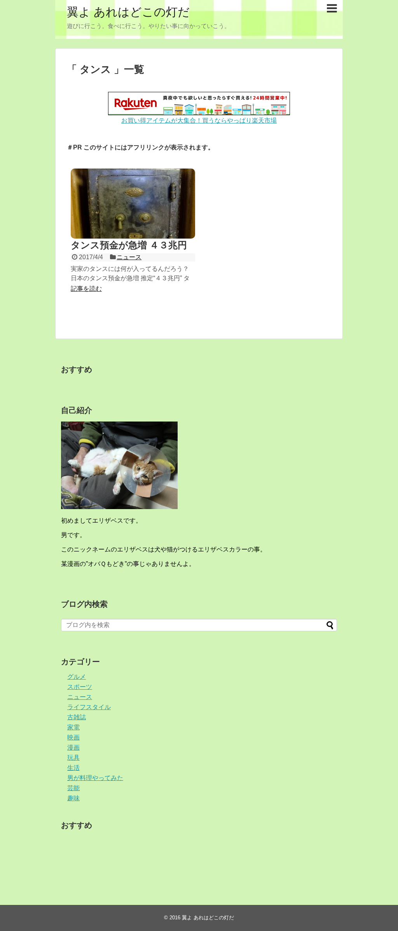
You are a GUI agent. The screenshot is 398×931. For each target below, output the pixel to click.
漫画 (73, 747)
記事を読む (86, 288)
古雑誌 (76, 717)
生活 (73, 767)
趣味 (73, 798)
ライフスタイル (89, 707)
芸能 (73, 788)
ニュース (129, 257)
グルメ (76, 676)
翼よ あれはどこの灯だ (128, 11)
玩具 (73, 757)
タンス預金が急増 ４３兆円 (129, 245)
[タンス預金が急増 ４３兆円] (133, 204)
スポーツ (79, 686)
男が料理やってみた (95, 778)
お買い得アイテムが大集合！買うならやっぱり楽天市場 (199, 120)
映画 (73, 737)
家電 (73, 727)
